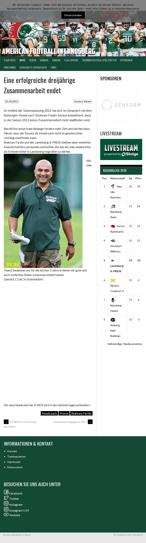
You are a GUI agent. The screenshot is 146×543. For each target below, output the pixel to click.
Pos (104, 178)
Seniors (78, 101)
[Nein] (141, 11)
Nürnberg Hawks (116, 308)
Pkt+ (138, 178)
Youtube (14, 515)
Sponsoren (126, 60)
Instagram (15, 504)
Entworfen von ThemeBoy (128, 535)
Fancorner (10, 67)
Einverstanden (73, 15)
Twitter (14, 498)
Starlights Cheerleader (33, 67)
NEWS (22, 60)
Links (53, 67)
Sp (130, 178)
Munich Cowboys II (117, 288)
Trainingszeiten (16, 456)
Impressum (14, 461)
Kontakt (12, 451)
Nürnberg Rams (116, 214)
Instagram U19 (19, 510)
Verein (32, 60)
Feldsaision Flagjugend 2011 (72, 421)
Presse (64, 413)
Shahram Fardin (81, 413)
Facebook (15, 493)
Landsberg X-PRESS (116, 268)
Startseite (10, 60)
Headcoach (49, 413)
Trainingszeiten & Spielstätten (99, 60)
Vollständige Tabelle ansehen (124, 343)
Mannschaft (117, 178)
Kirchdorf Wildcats (115, 248)
